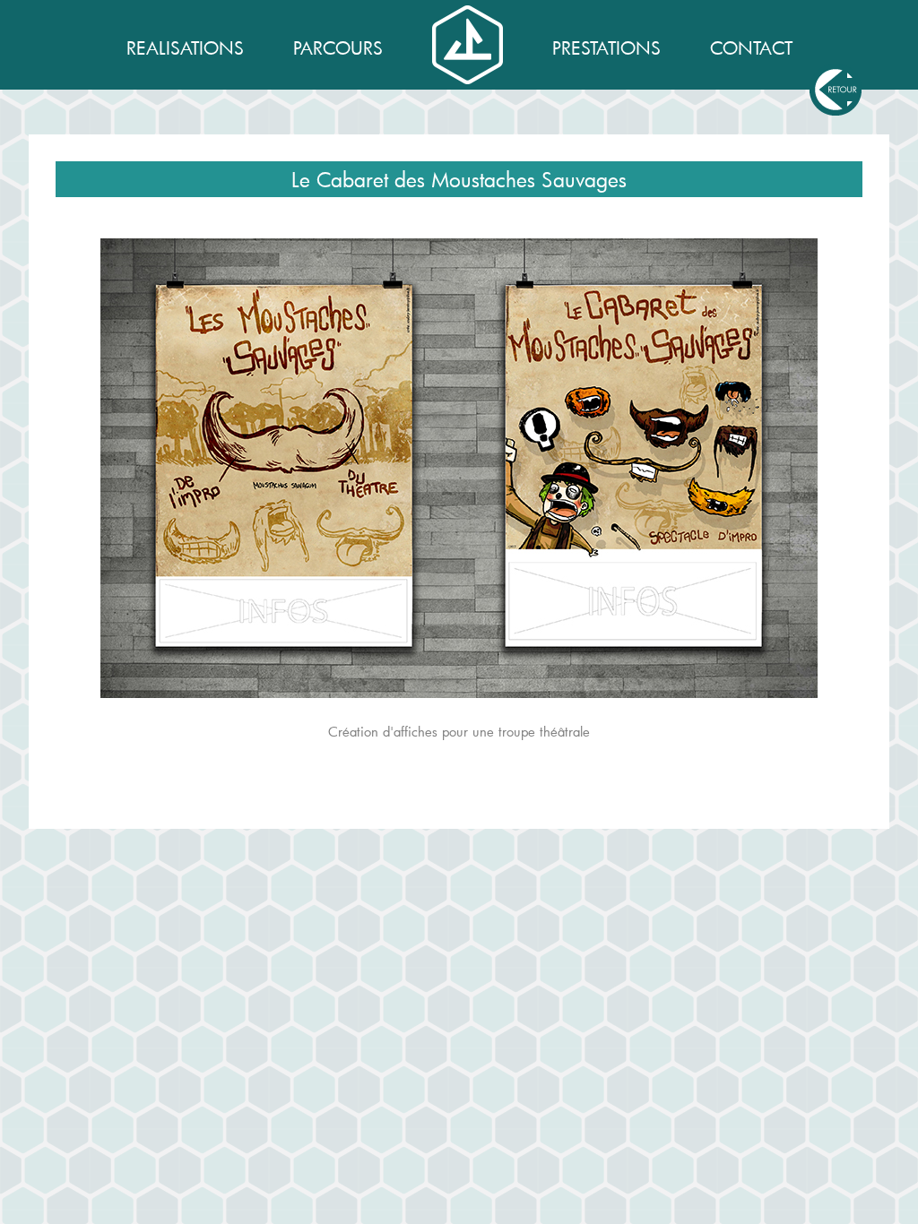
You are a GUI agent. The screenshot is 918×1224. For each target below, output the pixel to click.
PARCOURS (338, 47)
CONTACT (751, 47)
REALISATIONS (185, 47)
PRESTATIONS (606, 47)
